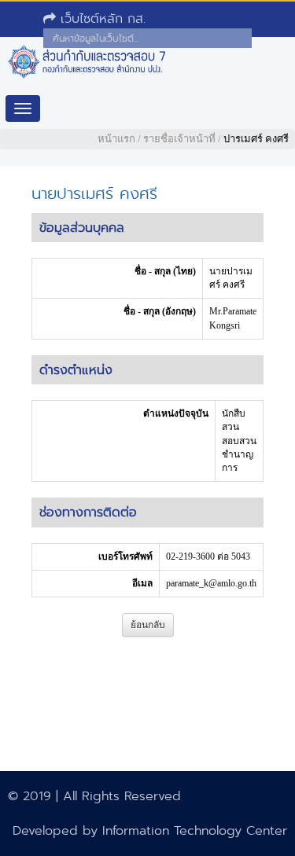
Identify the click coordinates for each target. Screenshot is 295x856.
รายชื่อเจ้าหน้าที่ (179, 139)
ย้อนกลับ (148, 624)
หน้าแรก (116, 139)
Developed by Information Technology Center (150, 830)
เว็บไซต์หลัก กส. (101, 18)
